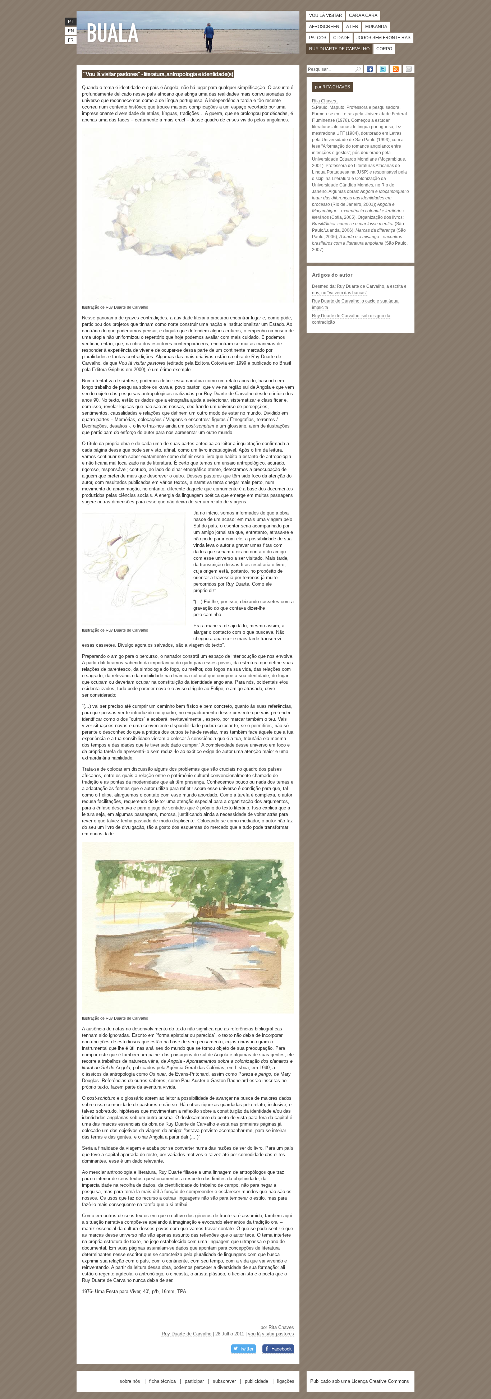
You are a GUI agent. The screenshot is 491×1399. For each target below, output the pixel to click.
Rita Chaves (281, 1327)
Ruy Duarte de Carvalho (339, 48)
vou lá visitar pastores (271, 1333)
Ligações (285, 1381)
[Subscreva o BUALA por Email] (408, 69)
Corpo (384, 48)
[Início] (114, 32)
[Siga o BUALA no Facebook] (370, 69)
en (71, 30)
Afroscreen (324, 26)
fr (71, 40)
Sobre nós (130, 1381)
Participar (194, 1381)
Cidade (341, 37)
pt (70, 21)
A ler (352, 26)
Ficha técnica (162, 1381)
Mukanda (376, 26)
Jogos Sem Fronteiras (383, 37)
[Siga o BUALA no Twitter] (383, 69)
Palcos (317, 37)
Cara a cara (363, 15)
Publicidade (256, 1381)
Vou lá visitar (325, 15)
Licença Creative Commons (380, 1381)
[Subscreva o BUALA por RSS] (395, 69)
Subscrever (224, 1381)
